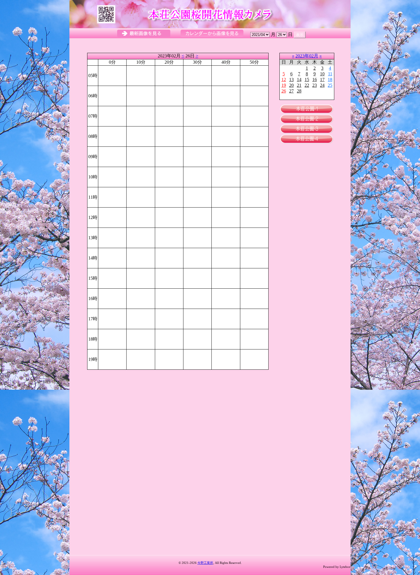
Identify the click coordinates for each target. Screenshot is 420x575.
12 (283, 79)
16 (314, 79)
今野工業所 (205, 562)
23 (314, 85)
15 (307, 79)
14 (299, 79)
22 (307, 85)
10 (322, 73)
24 (322, 85)
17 (322, 79)
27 (291, 91)
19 (283, 85)
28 (299, 91)
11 (330, 73)
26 (283, 91)
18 (330, 79)
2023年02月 (306, 55)
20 (291, 85)
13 (291, 79)
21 (299, 85)
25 (330, 85)
